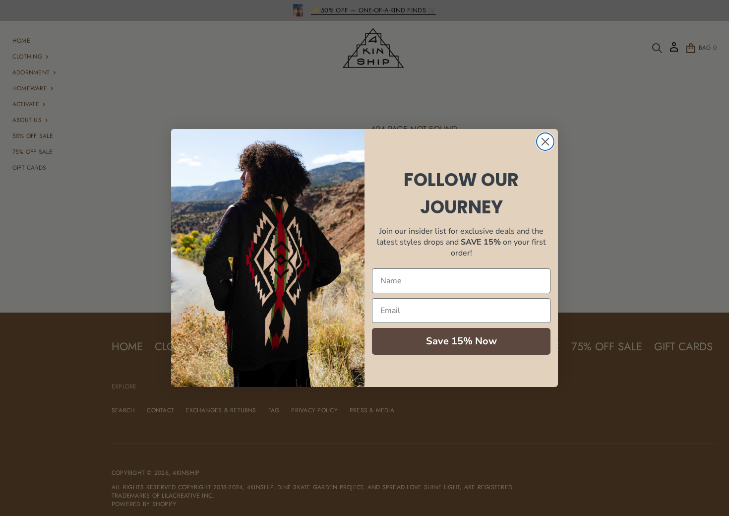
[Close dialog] (545, 141)
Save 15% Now (461, 341)
